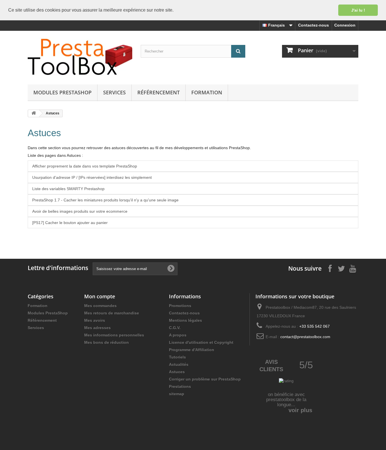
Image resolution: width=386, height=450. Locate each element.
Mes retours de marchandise (111, 313)
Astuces (44, 133)
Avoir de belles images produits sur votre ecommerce (79, 211)
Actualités (178, 364)
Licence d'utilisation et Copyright (201, 342)
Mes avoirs (94, 320)
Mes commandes (100, 305)
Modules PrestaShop (62, 92)
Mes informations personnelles (114, 335)
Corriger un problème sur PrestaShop (205, 379)
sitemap (176, 394)
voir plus (300, 410)
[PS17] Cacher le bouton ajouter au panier (70, 222)
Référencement (158, 92)
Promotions (180, 305)
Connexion (344, 25)
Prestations (180, 386)
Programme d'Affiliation (191, 349)
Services (114, 92)
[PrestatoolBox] (80, 56)
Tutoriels (177, 357)
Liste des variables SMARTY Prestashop (68, 188)
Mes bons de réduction (106, 342)
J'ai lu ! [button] (358, 10)
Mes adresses (97, 327)
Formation (206, 92)
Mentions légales (185, 320)
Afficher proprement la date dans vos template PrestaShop (84, 166)
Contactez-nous (313, 25)
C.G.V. (175, 327)
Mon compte (99, 296)
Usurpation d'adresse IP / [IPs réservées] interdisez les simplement (92, 177)
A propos (178, 335)
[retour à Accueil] (33, 113)
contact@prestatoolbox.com (305, 336)
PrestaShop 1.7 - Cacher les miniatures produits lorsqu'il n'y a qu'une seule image (105, 200)
